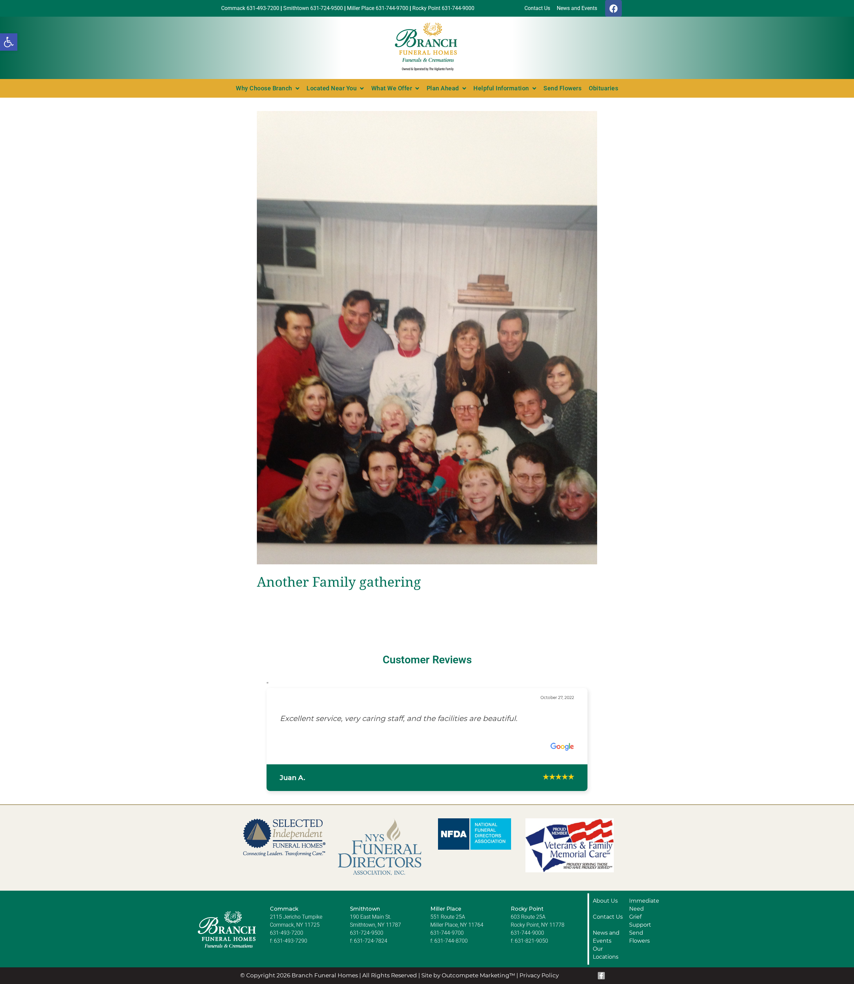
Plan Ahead (443, 88)
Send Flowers (562, 88)
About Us (605, 929)
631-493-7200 (286, 961)
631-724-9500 (366, 961)
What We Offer (391, 88)
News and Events (606, 965)
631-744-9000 (527, 961)
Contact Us (608, 945)
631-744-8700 (451, 969)
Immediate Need (644, 933)
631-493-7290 (290, 969)
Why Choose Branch (264, 88)
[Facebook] (613, 8)
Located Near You (332, 88)
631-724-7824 (370, 969)
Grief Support (640, 949)
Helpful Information (501, 88)
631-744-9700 (447, 961)
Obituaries (603, 88)
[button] (8, 42)
